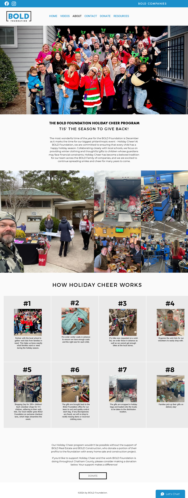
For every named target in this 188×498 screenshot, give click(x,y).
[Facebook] (7, 3)
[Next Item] (183, 221)
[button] (121, 16)
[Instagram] (14, 3)
